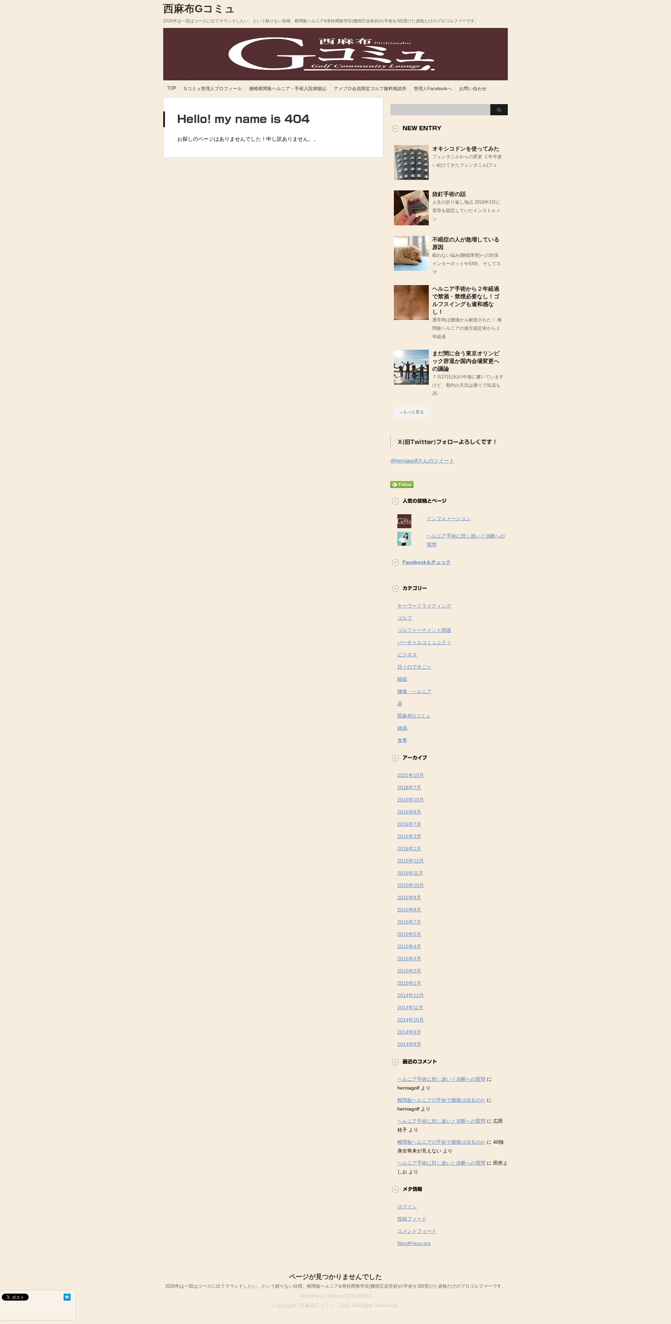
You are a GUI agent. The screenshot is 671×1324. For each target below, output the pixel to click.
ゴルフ (404, 618)
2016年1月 (409, 848)
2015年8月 (409, 909)
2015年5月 (409, 934)
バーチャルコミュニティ (424, 642)
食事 (402, 740)
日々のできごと (414, 667)
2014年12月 (410, 995)
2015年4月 (409, 946)
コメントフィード (416, 1231)
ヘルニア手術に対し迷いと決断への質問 (441, 1079)
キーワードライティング (424, 606)
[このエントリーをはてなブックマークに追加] (67, 1297)
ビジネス (407, 654)
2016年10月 (410, 799)
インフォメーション (449, 518)
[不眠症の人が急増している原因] (411, 268)
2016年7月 (409, 824)
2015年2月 (409, 971)
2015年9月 (409, 897)
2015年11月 (410, 873)
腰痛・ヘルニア (414, 691)
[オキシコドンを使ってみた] (411, 177)
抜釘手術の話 (449, 194)
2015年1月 (409, 983)
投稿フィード (412, 1219)
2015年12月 (410, 861)
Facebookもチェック (427, 562)
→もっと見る (411, 411)
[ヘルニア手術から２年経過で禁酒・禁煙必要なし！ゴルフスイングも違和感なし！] (411, 317)
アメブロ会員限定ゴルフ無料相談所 (370, 88)
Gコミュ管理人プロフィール (213, 88)
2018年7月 (409, 787)
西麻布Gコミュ (199, 8)
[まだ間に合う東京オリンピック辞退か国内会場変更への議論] (411, 382)
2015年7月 (409, 922)
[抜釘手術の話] (411, 222)
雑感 (402, 728)
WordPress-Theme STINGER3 (335, 1296)
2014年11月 (410, 1007)
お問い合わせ (472, 88)
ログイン (407, 1206)
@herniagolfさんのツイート (422, 461)
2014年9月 (409, 1032)
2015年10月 (410, 885)
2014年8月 (409, 1044)
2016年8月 (409, 812)
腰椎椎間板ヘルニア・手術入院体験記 (287, 88)
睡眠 (402, 679)
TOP (171, 88)
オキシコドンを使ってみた (465, 149)
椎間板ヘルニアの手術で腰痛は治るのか (441, 1100)
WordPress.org (414, 1243)
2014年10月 (410, 1020)
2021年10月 (410, 775)
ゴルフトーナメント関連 (424, 630)
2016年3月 (409, 836)
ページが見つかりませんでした (335, 1276)
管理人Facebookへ (433, 88)
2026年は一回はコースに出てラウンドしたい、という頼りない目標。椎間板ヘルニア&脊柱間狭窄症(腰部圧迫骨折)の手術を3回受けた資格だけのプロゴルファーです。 (335, 1286)
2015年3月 (409, 958)
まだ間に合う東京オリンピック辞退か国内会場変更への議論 (465, 361)
